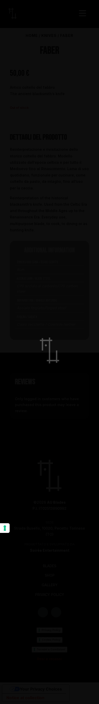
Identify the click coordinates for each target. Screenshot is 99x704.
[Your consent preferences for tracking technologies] (5, 528)
